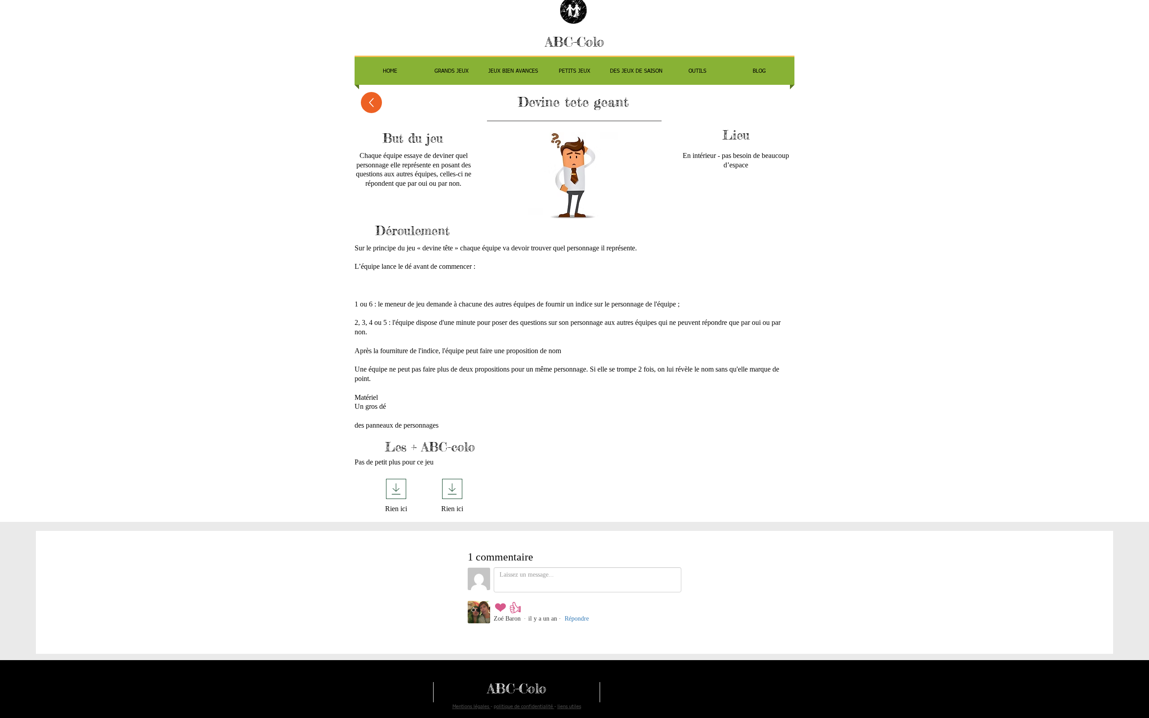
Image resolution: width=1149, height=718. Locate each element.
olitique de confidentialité (525, 706)
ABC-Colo (574, 42)
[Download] (396, 489)
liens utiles (569, 706)
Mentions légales (471, 706)
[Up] (371, 102)
